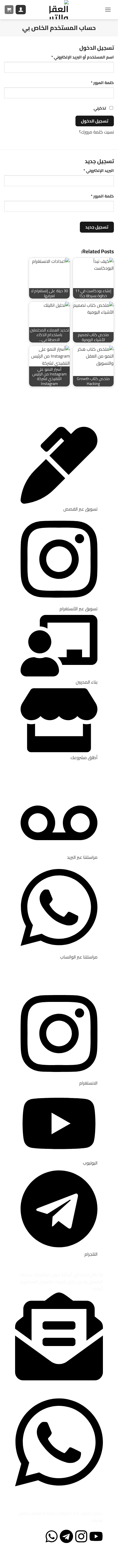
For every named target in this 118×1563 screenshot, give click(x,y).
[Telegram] (66, 1536)
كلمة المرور (96, 82)
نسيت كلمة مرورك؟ (96, 132)
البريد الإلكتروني (92, 170)
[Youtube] (96, 1536)
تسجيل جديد (96, 227)
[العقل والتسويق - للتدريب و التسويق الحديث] (59, 9)
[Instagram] (81, 1536)
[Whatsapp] (51, 1536)
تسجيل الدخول (94, 121)
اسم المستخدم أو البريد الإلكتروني (76, 57)
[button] (108, 9)
